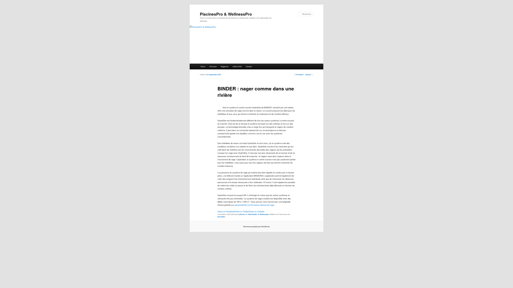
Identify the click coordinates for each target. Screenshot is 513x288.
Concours (213, 66)
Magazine (224, 66)
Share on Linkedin (256, 211)
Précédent (298, 74)
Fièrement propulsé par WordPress (256, 226)
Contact (249, 66)
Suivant (309, 74)
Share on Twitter (241, 211)
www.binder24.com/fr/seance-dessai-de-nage (254, 204)
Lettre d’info (237, 66)
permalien (221, 216)
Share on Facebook (225, 211)
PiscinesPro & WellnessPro (226, 14)
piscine (242, 214)
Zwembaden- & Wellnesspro (258, 214)
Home (203, 66)
